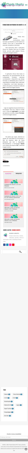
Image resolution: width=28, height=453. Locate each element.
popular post (19, 173)
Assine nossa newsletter (14, 434)
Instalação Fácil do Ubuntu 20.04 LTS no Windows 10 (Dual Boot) (13, 277)
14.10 (5, 397)
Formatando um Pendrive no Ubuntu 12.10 (14, 25)
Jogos (18, 405)
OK (20, 252)
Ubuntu (6, 394)
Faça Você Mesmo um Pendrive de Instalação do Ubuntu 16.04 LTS (12, 357)
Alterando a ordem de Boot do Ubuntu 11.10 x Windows (12, 220)
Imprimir (14, 33)
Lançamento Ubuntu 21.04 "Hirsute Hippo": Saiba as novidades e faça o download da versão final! (12, 271)
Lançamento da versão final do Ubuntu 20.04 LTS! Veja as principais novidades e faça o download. (13, 283)
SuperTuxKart (8, 408)
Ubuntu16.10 (7, 405)
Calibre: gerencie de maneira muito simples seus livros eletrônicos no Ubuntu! (14, 289)
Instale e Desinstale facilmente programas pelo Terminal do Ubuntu (13, 368)
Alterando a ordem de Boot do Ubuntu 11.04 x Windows (12, 208)
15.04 (14, 397)
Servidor (6, 415)
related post (8, 173)
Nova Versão (16, 394)
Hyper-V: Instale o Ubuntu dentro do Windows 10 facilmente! (12, 294)
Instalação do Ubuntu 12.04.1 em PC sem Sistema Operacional (12, 196)
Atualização (7, 401)
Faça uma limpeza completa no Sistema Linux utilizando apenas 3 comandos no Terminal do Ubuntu (13, 374)
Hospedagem (7, 412)
